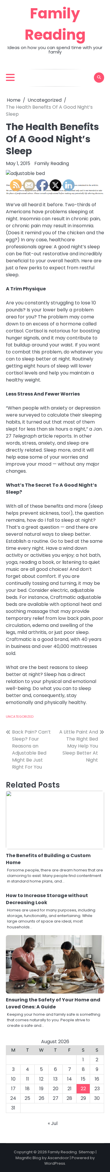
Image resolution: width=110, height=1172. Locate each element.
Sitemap (87, 1152)
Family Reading (51, 163)
